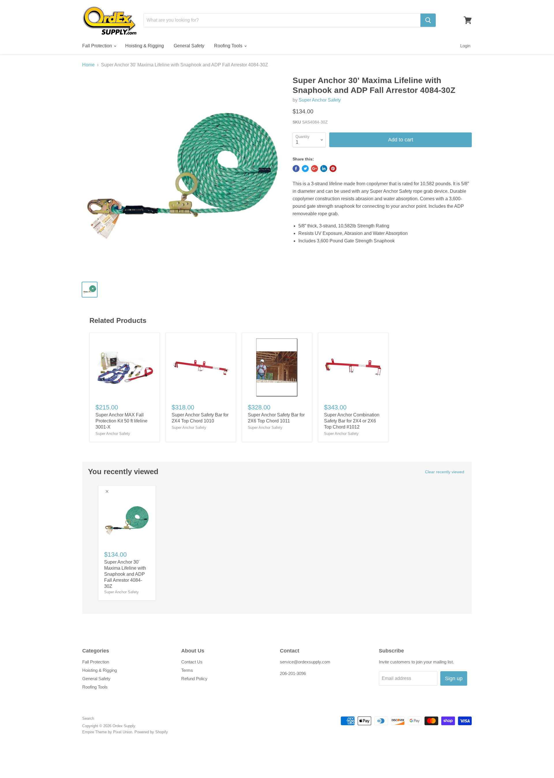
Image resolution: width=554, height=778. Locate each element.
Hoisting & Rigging (144, 45)
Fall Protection (97, 45)
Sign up (454, 678)
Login (465, 45)
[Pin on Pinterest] (333, 168)
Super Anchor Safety (320, 100)
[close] (107, 491)
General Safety (189, 45)
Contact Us (192, 661)
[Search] (428, 20)
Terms (187, 670)
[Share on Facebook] (296, 168)
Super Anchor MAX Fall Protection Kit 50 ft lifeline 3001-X (121, 420)
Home (88, 64)
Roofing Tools (229, 45)
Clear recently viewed (444, 472)
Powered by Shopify (151, 732)
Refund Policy (194, 678)
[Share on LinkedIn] (323, 168)
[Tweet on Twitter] (305, 168)
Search (88, 718)
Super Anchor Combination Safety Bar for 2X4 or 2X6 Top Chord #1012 (351, 420)
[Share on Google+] (314, 168)
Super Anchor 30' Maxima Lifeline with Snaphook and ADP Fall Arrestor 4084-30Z (125, 574)
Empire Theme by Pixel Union (107, 732)
